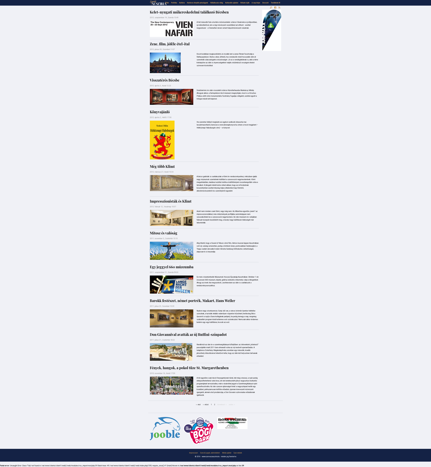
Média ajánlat (226, 453)
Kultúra (182, 3)
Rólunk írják (244, 3)
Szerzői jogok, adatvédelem (210, 453)
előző (207, 404)
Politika (174, 3)
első (199, 404)
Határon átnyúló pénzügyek (197, 3)
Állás (167, 3)
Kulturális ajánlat (231, 3)
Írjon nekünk (238, 453)
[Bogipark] (165, 428)
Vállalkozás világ (216, 3)
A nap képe (256, 3)
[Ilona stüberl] (232, 423)
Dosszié (265, 3)
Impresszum (193, 453)
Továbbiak (275, 3)
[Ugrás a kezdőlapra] (158, 3)
